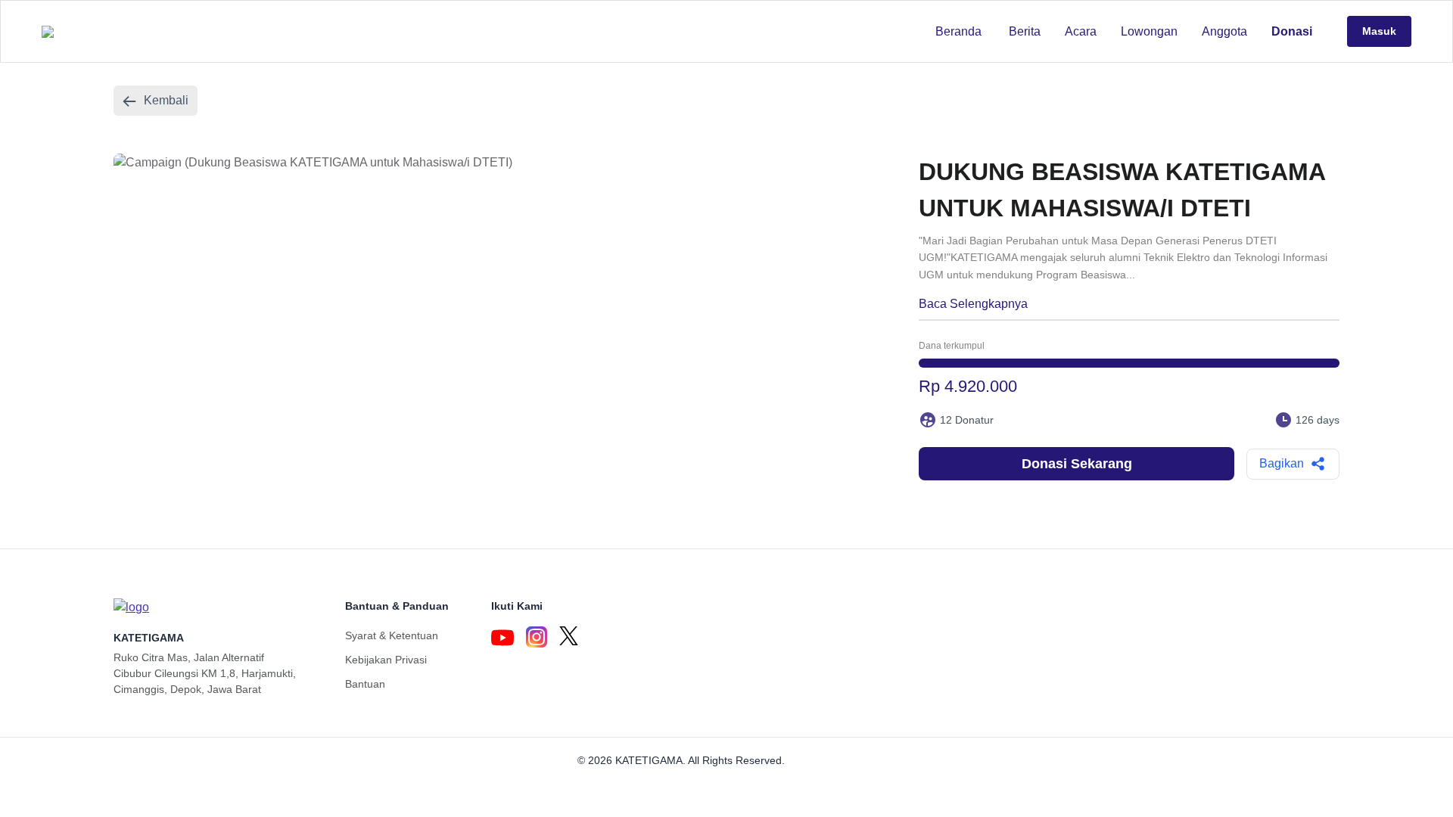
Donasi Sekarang (1077, 463)
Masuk (1379, 31)
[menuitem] (958, 32)
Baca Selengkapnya (973, 303)
